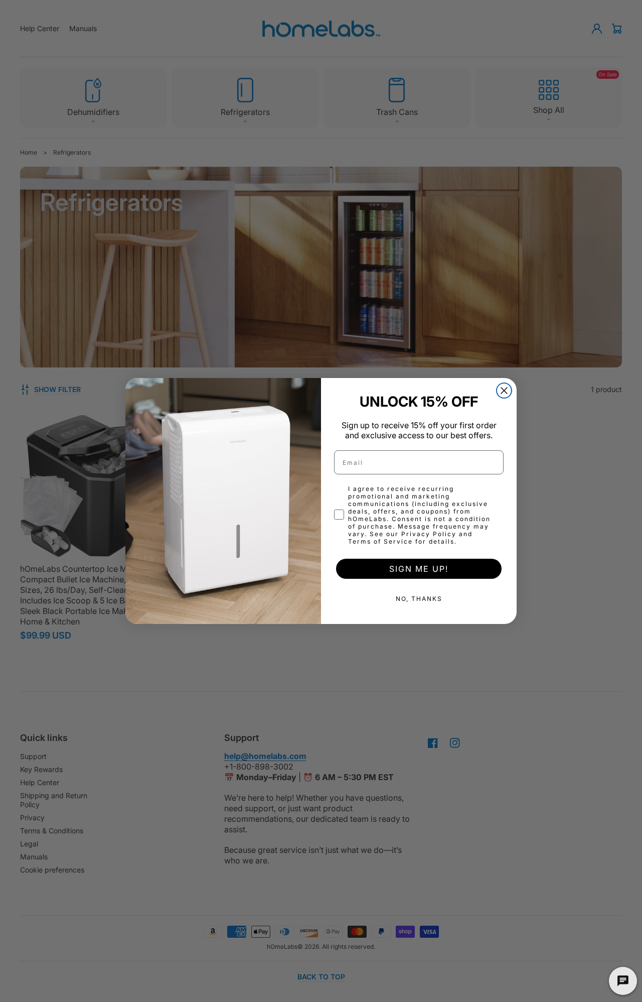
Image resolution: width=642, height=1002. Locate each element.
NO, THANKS (419, 598)
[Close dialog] (504, 390)
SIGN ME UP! (418, 569)
